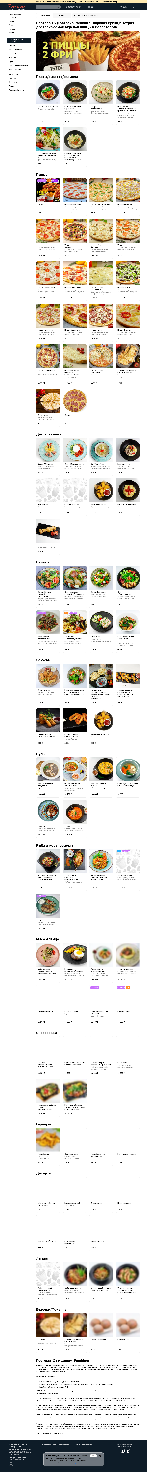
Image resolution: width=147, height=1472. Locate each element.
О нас (11, 25)
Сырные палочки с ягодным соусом (45, 735)
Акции (11, 21)
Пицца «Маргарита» (72, 204)
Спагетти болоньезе (46, 107)
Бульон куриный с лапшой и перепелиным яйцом (127, 785)
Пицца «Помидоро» (72, 287)
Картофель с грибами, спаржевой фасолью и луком (47, 1107)
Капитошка (121, 464)
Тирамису (95, 1203)
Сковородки (14, 74)
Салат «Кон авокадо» (123, 593)
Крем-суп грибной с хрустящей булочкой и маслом (45, 786)
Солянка (41, 826)
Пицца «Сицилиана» (72, 330)
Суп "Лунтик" (96, 464)
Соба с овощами (71, 1288)
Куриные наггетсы (98, 734)
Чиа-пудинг (95, 1241)
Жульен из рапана (124, 875)
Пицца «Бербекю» (45, 245)
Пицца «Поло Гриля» (46, 287)
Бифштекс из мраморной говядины (74, 970)
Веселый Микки (44, 464)
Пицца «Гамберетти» (126, 245)
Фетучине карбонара (95, 108)
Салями (67, 415)
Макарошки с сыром (125, 504)
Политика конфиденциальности (57, 1444)
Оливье (94, 637)
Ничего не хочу (97, 504)
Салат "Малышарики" (72, 464)
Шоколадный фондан (69, 1242)
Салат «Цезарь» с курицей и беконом (72, 593)
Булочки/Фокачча (16, 90)
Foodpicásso (17, 1459)
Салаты (12, 53)
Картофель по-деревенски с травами (44, 1156)
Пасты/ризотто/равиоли (16, 40)
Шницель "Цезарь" (124, 1011)
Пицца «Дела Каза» (125, 330)
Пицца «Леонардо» (125, 204)
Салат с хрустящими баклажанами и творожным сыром (125, 639)
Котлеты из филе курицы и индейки (98, 970)
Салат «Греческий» (99, 592)
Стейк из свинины (71, 1011)
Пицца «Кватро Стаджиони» (97, 371)
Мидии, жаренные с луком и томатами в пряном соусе (99, 877)
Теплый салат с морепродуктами (72, 638)
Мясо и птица (15, 70)
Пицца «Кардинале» (46, 370)
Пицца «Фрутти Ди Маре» (97, 246)
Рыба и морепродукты (18, 66)
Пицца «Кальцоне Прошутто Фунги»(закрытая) (71, 372)
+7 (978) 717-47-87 (73, 7)
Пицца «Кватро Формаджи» (97, 288)
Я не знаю (42, 504)
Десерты (13, 82)
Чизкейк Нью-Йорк (45, 1241)
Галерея (12, 29)
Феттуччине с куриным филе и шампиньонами (47, 154)
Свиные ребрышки (45, 1011)
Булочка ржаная (123, 1339)
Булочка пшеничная (98, 1339)
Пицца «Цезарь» (124, 287)
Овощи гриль (69, 1154)
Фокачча (41, 415)
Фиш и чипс (42, 690)
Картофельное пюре (125, 1154)
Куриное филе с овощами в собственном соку (74, 1064)
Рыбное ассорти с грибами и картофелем (101, 1064)
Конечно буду (70, 504)
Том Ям (67, 826)
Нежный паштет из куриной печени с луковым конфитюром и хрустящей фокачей (100, 694)
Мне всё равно (44, 545)
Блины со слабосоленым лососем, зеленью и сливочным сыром (74, 692)
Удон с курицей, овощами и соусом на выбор (101, 1289)
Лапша (12, 86)
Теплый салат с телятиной (43, 638)
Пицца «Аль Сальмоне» (100, 204)
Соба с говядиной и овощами (45, 1289)
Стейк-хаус (122, 1063)
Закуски (12, 57)
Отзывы (12, 18)
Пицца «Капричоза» (46, 330)
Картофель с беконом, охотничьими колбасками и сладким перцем (74, 1107)
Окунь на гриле (44, 920)
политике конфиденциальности (71, 1463)
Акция (40, 204)
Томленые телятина (125, 969)
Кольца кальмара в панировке (71, 735)
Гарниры (12, 78)
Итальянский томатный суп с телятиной (73, 785)
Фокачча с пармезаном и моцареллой (126, 371)
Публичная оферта (83, 1444)
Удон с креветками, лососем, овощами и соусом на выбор (125, 1290)
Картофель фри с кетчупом (98, 1155)
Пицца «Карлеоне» (99, 330)
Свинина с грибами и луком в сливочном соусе (45, 1065)
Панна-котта (122, 1203)
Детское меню (15, 49)
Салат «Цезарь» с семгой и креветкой (44, 594)
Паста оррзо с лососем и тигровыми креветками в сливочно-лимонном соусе (127, 110)
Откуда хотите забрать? (87, 15)
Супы (11, 61)
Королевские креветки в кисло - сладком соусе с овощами (47, 877)
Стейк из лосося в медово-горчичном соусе (71, 877)
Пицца (12, 45)
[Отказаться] (100, 1455)
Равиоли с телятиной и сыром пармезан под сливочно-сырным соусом (72, 156)
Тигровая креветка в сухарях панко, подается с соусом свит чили (125, 693)
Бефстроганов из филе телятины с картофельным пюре (47, 971)
